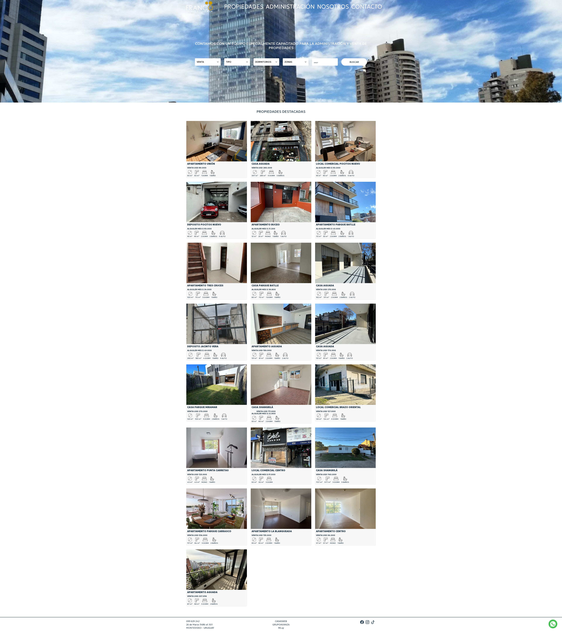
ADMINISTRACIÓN (290, 6)
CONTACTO (366, 6)
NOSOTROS (333, 6)
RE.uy (281, 627)
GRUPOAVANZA (281, 624)
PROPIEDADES (243, 6)
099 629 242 (192, 621)
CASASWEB (281, 621)
